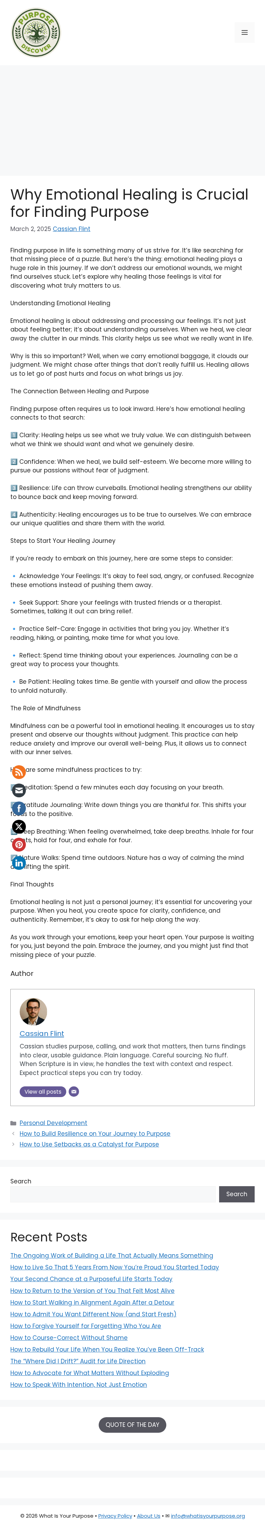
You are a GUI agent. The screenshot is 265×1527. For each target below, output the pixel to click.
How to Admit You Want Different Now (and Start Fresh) (93, 1314)
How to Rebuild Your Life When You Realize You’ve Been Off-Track (107, 1349)
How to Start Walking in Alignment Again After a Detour (92, 1302)
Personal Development (53, 1123)
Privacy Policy (115, 1515)
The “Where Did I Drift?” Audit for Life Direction (78, 1361)
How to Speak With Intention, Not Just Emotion (78, 1385)
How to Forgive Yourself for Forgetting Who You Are (85, 1326)
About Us (148, 1515)
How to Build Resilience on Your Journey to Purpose (95, 1134)
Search (20, 1181)
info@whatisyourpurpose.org (208, 1515)
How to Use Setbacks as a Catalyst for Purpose (89, 1144)
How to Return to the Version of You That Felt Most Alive (92, 1291)
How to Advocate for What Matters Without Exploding (89, 1373)
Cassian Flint (71, 229)
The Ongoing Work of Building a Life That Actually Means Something (111, 1255)
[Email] (74, 1091)
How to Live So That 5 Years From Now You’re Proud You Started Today (114, 1267)
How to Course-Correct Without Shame (69, 1338)
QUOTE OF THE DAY (132, 1425)
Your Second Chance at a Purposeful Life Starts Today (91, 1279)
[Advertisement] (132, 117)
